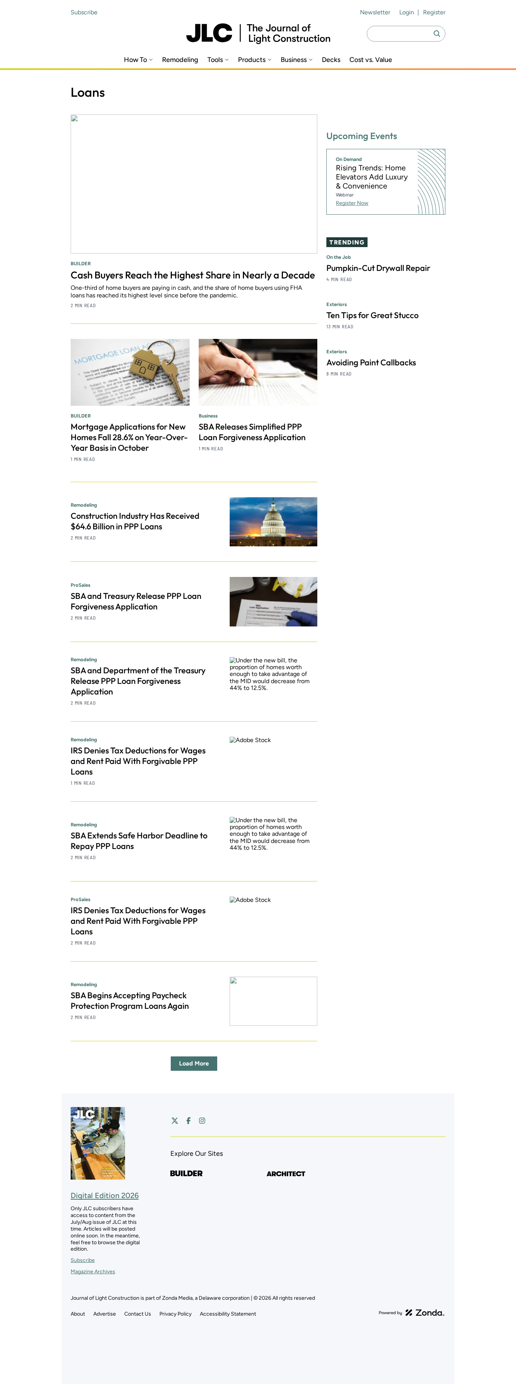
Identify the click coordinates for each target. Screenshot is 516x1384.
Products (252, 60)
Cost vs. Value (370, 60)
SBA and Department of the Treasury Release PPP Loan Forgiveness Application (138, 681)
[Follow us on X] (174, 1120)
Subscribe (84, 12)
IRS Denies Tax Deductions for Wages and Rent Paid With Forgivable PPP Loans (138, 761)
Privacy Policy (175, 1314)
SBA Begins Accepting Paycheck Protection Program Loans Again (130, 1000)
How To (135, 60)
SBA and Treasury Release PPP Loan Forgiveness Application (136, 601)
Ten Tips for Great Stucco (372, 315)
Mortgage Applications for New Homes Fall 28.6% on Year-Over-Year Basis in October (129, 437)
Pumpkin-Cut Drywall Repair (378, 268)
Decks (331, 60)
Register (434, 12)
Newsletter (375, 12)
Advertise (104, 1314)
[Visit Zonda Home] (411, 1313)
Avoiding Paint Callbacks (371, 362)
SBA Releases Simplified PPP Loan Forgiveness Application (252, 431)
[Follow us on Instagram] (202, 1120)
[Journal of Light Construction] (258, 33)
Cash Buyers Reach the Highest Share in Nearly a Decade (193, 275)
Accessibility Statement (228, 1314)
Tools (215, 60)
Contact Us (137, 1314)
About (78, 1314)
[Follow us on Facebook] (188, 1120)
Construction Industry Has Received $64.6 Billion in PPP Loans (135, 521)
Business (294, 60)
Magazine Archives (93, 1271)
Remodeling (180, 60)
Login (406, 12)
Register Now (352, 203)
